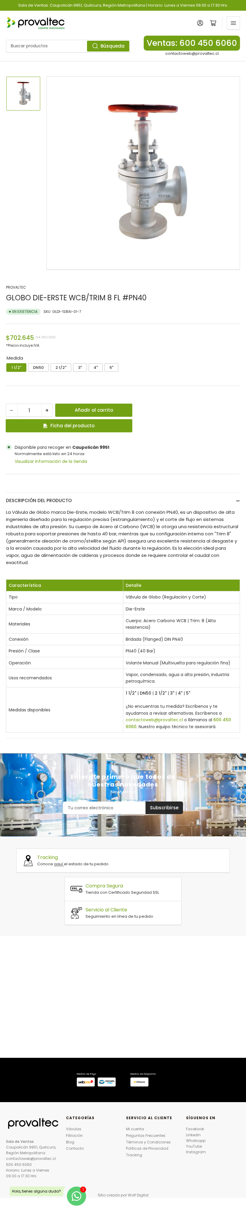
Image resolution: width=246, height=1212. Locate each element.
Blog (70, 1142)
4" (96, 367)
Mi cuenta (135, 1128)
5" (111, 367)
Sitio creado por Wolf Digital (123, 1195)
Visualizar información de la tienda (51, 461)
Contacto (75, 1148)
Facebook (195, 1128)
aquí (59, 864)
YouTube (194, 1146)
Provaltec (16, 287)
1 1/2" (16, 367)
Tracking (134, 1155)
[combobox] (68, 46)
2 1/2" (61, 367)
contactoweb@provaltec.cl (192, 53)
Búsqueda (112, 46)
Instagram (196, 1152)
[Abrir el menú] (233, 23)
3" (80, 367)
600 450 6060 (19, 1164)
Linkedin (193, 1134)
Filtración (74, 1135)
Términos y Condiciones (148, 1142)
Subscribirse (164, 808)
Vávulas (73, 1128)
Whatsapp (196, 1140)
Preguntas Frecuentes (145, 1135)
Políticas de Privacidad (147, 1148)
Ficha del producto (72, 425)
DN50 (38, 367)
